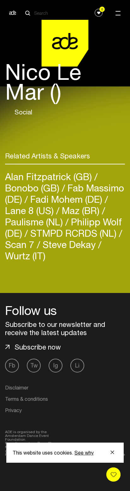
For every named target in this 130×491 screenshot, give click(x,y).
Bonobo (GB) (33, 187)
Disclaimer (16, 387)
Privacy (13, 410)
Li (77, 365)
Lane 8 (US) (30, 210)
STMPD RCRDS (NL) (73, 233)
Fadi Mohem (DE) (66, 199)
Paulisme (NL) (35, 221)
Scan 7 (21, 244)
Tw (34, 365)
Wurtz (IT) (25, 255)
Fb (12, 365)
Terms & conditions (26, 398)
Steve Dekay (69, 244)
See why (84, 452)
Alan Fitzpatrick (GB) (49, 176)
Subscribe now (38, 347)
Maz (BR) (80, 210)
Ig (55, 365)
